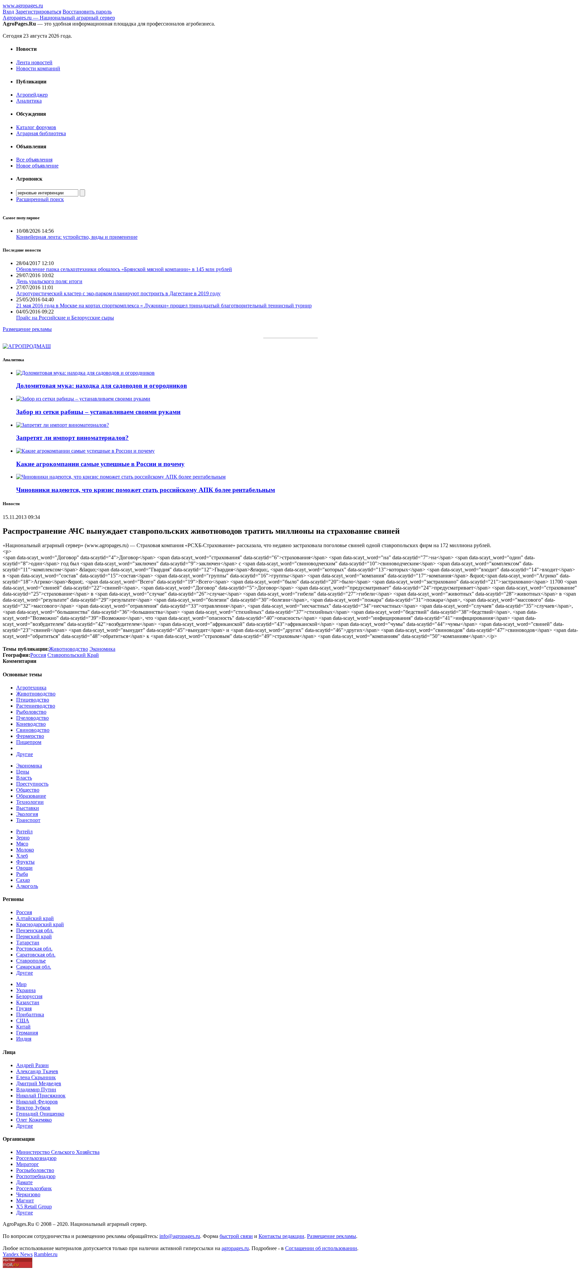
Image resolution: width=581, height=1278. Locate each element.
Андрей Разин (32, 1065)
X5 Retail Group (34, 1206)
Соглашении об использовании (321, 1248)
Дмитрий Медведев (38, 1083)
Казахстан (27, 1002)
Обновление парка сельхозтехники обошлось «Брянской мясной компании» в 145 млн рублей (124, 269)
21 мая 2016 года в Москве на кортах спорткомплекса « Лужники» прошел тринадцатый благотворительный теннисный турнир (164, 305)
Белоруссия (29, 996)
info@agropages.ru (179, 1236)
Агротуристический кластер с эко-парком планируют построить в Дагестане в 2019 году (118, 293)
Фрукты (25, 862)
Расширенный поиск (40, 199)
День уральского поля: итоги (49, 281)
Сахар (23, 880)
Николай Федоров (37, 1101)
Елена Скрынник (36, 1077)
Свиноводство (32, 730)
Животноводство (35, 694)
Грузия (24, 1008)
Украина (26, 990)
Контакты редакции (281, 1236)
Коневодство (31, 724)
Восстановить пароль (87, 11)
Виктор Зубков (33, 1108)
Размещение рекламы (27, 329)
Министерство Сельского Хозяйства (58, 1152)
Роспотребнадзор (35, 1176)
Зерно (23, 837)
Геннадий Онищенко (40, 1114)
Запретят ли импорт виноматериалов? (72, 437)
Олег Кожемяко (34, 1120)
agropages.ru (235, 1248)
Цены (22, 772)
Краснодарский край (40, 924)
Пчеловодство (32, 718)
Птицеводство (32, 700)
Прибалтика (30, 1014)
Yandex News (18, 1254)
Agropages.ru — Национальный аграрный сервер (59, 18)
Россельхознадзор (36, 1158)
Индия (23, 1039)
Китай (23, 1026)
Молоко (25, 850)
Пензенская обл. (34, 930)
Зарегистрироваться (38, 11)
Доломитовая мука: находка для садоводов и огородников (101, 385)
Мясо (22, 844)
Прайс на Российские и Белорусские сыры (65, 318)
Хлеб (22, 856)
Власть (24, 778)
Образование (31, 796)
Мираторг (27, 1164)
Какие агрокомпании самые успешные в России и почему (100, 463)
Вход (8, 11)
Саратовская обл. (35, 954)
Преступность (32, 784)
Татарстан (27, 942)
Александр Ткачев (37, 1071)
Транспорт (28, 820)
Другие (24, 754)
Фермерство (30, 736)
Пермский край (34, 936)
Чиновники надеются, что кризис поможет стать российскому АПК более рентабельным (145, 489)
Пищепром (28, 742)
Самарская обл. (33, 967)
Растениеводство (35, 706)
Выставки (27, 808)
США (22, 1020)
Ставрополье (31, 961)
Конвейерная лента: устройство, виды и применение (77, 237)
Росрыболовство (35, 1170)
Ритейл (24, 831)
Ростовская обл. (34, 948)
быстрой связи (236, 1236)
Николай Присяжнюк (41, 1095)
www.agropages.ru (23, 5)
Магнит (25, 1200)
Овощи (24, 868)
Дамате (24, 1182)
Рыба (22, 874)
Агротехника (31, 687)
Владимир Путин (36, 1089)
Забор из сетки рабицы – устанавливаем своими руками (98, 411)
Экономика (29, 765)
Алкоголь (27, 886)
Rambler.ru (45, 1254)
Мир (21, 984)
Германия (27, 1033)
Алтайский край (35, 918)
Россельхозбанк (34, 1188)
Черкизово (28, 1194)
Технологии (30, 802)
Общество (27, 790)
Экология (27, 814)
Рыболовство (31, 712)
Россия (24, 912)
